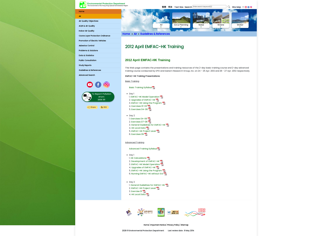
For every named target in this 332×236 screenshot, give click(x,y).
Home (126, 34)
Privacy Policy (173, 225)
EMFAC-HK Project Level (143, 131)
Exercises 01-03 (139, 106)
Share (93, 107)
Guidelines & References (155, 34)
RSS (105, 107)
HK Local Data (138, 127)
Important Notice (158, 225)
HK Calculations (138, 158)
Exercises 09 (137, 134)
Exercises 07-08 (139, 121)
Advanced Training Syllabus (143, 148)
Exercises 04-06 (139, 109)
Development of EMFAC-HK (145, 161)
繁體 (164, 6)
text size (178, 7)
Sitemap (184, 225)
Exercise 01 (136, 191)
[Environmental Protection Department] (103, 4)
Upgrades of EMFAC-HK (143, 99)
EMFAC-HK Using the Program (146, 102)
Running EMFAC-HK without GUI (147, 173)
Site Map (236, 7)
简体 (170, 6)
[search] (229, 6)
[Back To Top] (319, 226)
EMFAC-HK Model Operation (145, 96)
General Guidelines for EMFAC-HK (148, 124)
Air (135, 34)
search (188, 7)
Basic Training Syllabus (140, 87)
